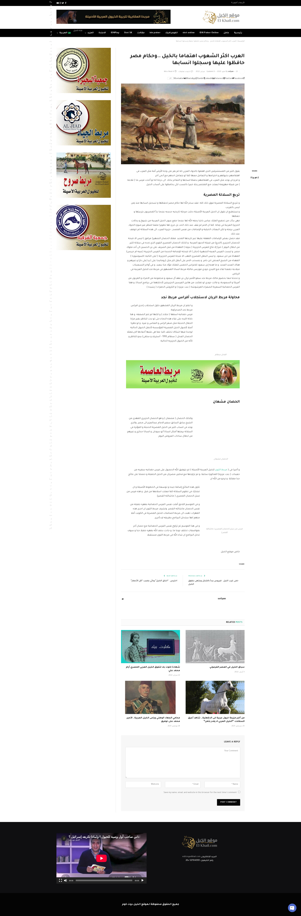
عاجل (226, 33)
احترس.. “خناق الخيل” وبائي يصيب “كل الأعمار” (154, 581)
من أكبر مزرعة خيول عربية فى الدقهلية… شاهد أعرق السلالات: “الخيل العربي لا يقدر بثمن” (216, 720)
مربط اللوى (221, 470)
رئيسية (238, 33)
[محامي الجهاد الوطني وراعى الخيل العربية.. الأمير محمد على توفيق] (150, 697)
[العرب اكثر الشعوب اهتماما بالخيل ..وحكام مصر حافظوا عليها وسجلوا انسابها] (183, 124)
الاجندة (102, 33)
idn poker (155, 33)
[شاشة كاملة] (60, 880)
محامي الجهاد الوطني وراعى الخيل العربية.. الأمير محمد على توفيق (153, 720)
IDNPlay (115, 33)
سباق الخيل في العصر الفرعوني (227, 667)
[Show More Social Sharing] (170, 78)
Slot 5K (128, 33)
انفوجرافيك (171, 33)
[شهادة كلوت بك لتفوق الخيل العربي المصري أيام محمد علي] (150, 646)
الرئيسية (241, 41)
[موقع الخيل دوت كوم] (221, 17)
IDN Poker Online (209, 33)
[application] (101, 858)
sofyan (231, 72)
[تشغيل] (142, 880)
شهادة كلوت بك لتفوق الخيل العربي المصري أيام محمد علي (153, 669)
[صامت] (65, 880)
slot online (189, 33)
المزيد (90, 33)
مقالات (141, 33)
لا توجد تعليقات (184, 72)
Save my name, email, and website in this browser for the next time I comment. (200, 793)
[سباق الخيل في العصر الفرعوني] (215, 646)
